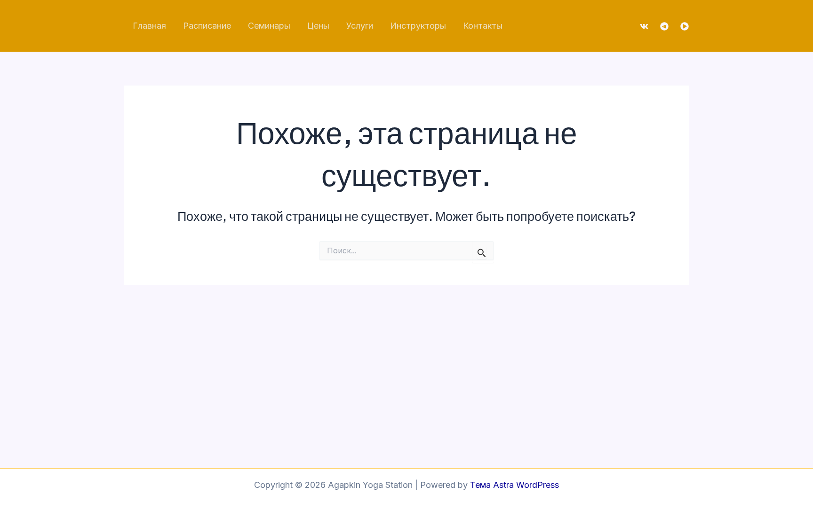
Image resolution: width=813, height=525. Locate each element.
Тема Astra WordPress (514, 485)
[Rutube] (684, 26)
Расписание (207, 26)
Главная (149, 26)
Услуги (359, 26)
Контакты (482, 26)
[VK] (644, 26)
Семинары (269, 26)
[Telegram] (664, 26)
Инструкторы (418, 26)
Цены (318, 26)
